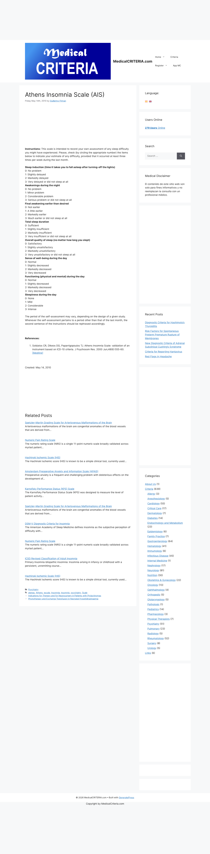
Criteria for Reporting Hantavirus (163, 351)
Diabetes (152, 518)
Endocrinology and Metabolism (165, 523)
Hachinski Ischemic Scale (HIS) (42, 457)
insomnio (65, 592)
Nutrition (152, 575)
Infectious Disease (157, 555)
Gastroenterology (157, 541)
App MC (177, 65)
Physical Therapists (158, 619)
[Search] (181, 156)
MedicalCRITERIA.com (132, 61)
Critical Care (154, 508)
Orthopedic (153, 594)
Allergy (151, 493)
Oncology (152, 585)
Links (148, 653)
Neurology (153, 570)
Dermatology (154, 513)
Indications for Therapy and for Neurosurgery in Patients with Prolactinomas (64, 595)
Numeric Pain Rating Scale (40, 440)
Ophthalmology (156, 589)
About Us (150, 484)
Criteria (174, 57)
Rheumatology (155, 638)
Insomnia (55, 592)
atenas (31, 592)
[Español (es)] (146, 101)
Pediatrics (153, 609)
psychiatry (76, 592)
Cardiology (153, 503)
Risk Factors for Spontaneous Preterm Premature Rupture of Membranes (162, 335)
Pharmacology (155, 614)
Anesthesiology (156, 498)
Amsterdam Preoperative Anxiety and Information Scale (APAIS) (61, 471)
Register (159, 65)
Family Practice (156, 536)
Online (155, 127)
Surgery (151, 643)
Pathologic (153, 604)
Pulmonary (153, 628)
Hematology (154, 546)
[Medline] (37, 352)
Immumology (154, 551)
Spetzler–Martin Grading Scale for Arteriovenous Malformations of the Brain (68, 422)
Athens (39, 592)
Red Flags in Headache (158, 356)
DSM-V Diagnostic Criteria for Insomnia (47, 523)
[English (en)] (150, 101)
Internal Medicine (157, 560)
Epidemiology (155, 531)
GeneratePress (126, 797)
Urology (151, 648)
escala (47, 592)
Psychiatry (33, 589)
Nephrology (154, 565)
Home (158, 57)
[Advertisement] (85, 20)
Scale (84, 592)
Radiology (153, 633)
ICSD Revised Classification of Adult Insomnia (51, 558)
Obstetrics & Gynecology (161, 580)
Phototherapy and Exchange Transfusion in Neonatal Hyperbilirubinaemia (63, 599)
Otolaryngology (156, 599)
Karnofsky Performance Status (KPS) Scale (49, 488)
